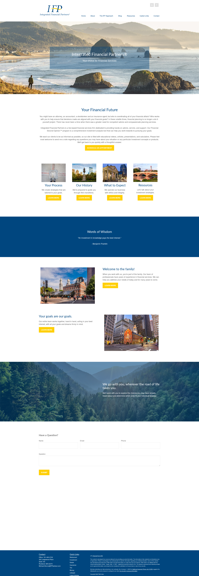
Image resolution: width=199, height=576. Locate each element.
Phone (123, 440)
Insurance (73, 565)
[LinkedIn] (152, 5)
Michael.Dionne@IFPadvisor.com (50, 566)
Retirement (73, 557)
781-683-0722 (48, 557)
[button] (83, 16)
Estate (72, 562)
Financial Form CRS (98, 556)
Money (72, 570)
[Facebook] (157, 5)
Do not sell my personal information (128, 571)
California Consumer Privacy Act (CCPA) (142, 569)
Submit (44, 472)
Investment (73, 560)
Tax (71, 568)
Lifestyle (72, 573)
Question (42, 454)
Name (41, 440)
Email (82, 440)
